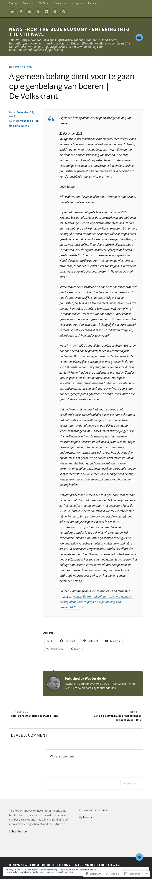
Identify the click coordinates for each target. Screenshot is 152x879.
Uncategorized (20, 67)
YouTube (44, 3)
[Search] (63, 11)
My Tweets (85, 817)
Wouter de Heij (29, 120)
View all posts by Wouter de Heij (95, 688)
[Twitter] (12, 11)
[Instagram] (46, 11)
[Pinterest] (55, 11)
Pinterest (93, 3)
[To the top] (139, 857)
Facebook (28, 3)
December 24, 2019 (21, 113)
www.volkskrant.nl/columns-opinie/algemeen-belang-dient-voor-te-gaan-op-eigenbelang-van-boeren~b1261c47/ (96, 601)
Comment (130, 783)
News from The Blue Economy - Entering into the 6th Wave (69, 31)
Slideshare (60, 3)
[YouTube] (29, 11)
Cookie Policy (68, 871)
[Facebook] (21, 11)
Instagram (77, 3)
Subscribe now (18, 831)
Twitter (13, 3)
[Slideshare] (38, 11)
